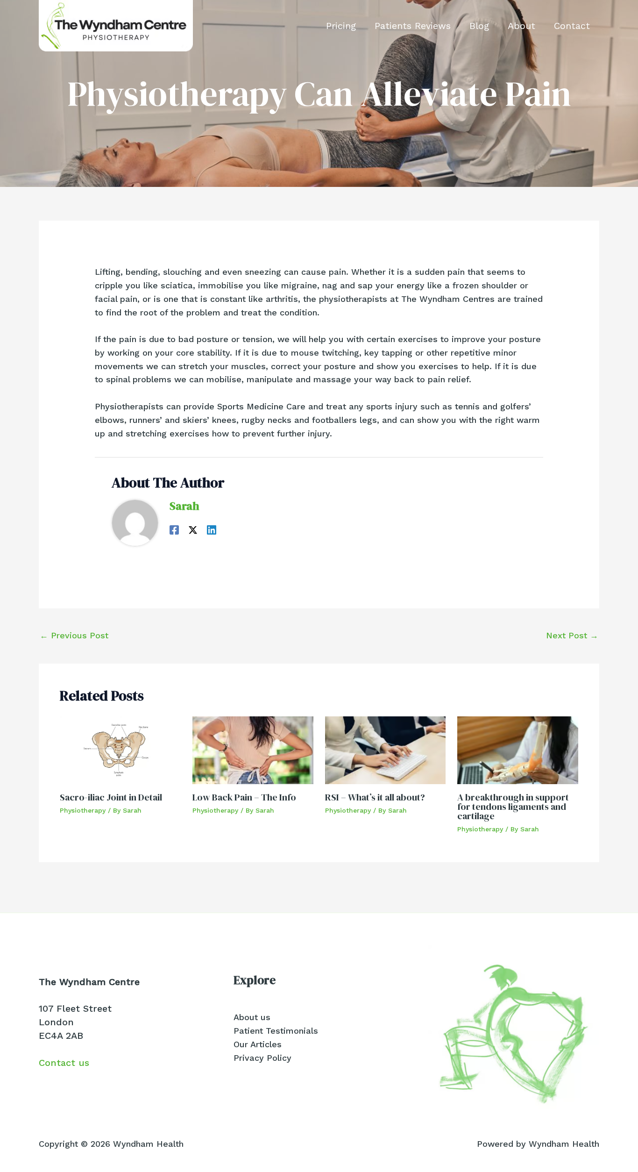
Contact (572, 25)
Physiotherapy (83, 810)
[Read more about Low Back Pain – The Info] (252, 749)
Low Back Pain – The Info (244, 797)
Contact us (64, 1062)
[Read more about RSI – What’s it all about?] (385, 749)
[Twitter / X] (193, 529)
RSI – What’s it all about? (375, 797)
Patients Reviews (413, 25)
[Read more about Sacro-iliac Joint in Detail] (120, 749)
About (521, 25)
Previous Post (74, 635)
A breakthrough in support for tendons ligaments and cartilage (513, 806)
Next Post (572, 635)
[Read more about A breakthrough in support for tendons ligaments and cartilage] (517, 749)
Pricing (341, 25)
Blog (479, 25)
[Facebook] (174, 529)
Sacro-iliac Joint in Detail (111, 797)
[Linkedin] (211, 529)
